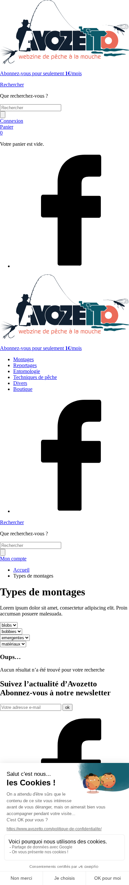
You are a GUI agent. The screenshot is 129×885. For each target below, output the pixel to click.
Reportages (25, 365)
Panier (6, 130)
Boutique (22, 389)
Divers (20, 383)
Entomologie (26, 371)
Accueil (21, 570)
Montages (23, 359)
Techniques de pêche (35, 377)
